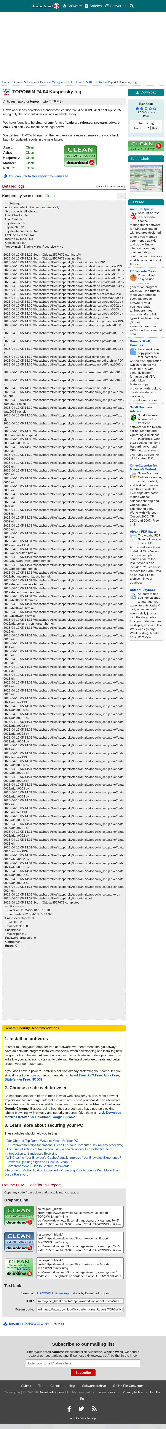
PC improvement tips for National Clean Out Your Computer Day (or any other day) (64, 1145)
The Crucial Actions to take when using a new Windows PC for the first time (59, 1149)
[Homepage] (45, 6)
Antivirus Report (106, 82)
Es (82, 1399)
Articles (95, 6)
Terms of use (106, 1392)
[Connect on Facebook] (69, 1410)
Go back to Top (85, 1418)
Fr (151, 1392)
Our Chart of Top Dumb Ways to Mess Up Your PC (42, 1141)
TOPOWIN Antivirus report (54, 1293)
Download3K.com (51, 1392)
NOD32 (37, 1079)
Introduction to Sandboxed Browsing (31, 1153)
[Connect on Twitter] (81, 1410)
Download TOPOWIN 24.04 (29, 1323)
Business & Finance (25, 82)
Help (72, 1386)
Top (40, 1386)
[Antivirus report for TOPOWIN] (80, 165)
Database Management (53, 82)
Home (6, 82)
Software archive (94, 1386)
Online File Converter (128, 1386)
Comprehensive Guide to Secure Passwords (38, 1166)
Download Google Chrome (55, 1117)
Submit (26, 1386)
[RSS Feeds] (94, 1410)
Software (74, 6)
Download (148, 92)
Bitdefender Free (17, 1079)
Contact (55, 1386)
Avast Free (78, 1075)
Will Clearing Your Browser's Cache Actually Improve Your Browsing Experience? (63, 1157)
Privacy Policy (133, 1392)
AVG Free (94, 1075)
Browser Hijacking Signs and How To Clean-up (39, 1162)
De (158, 1392)
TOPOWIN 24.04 (81, 82)
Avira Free (111, 1075)
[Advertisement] (83, 45)
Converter (118, 6)
